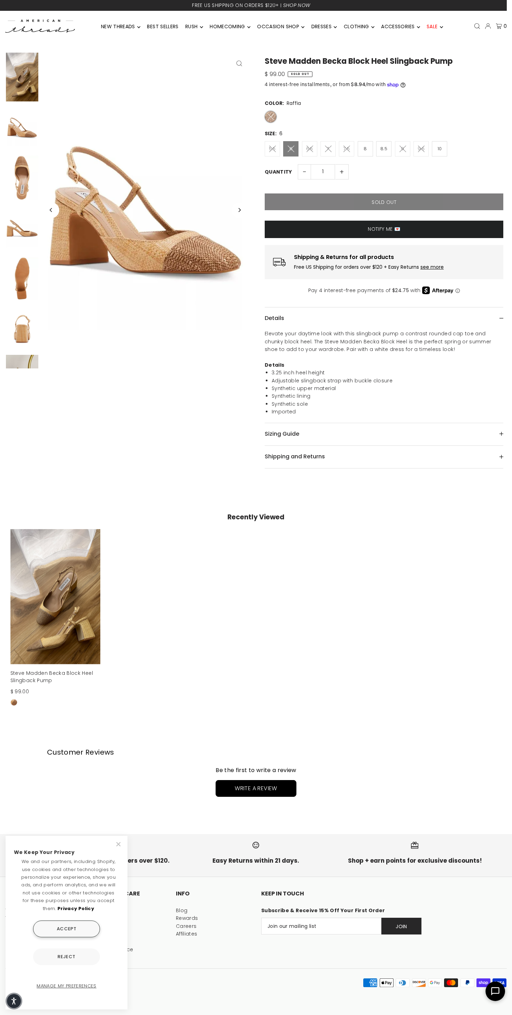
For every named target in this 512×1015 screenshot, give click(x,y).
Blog (181, 910)
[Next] (239, 210)
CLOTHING (356, 26)
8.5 (383, 148)
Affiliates (186, 933)
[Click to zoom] (239, 63)
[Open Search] (477, 26)
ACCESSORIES (397, 26)
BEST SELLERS (162, 26)
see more (432, 267)
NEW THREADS (118, 26)
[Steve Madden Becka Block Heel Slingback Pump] (55, 596)
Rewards (187, 918)
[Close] (119, 844)
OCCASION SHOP (278, 26)
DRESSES (321, 26)
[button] (14, 1001)
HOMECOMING (227, 26)
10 (439, 148)
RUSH (191, 26)
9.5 (421, 148)
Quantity (278, 171)
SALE (432, 26)
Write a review (256, 788)
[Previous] (51, 210)
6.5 (309, 148)
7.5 (346, 148)
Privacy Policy (75, 908)
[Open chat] (495, 991)
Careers (186, 926)
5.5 (272, 148)
